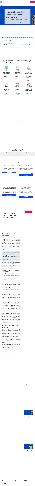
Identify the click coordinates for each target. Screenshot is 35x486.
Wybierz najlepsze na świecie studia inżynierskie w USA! (28, 417)
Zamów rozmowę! (17, 22)
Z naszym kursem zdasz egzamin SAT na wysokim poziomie (28, 450)
